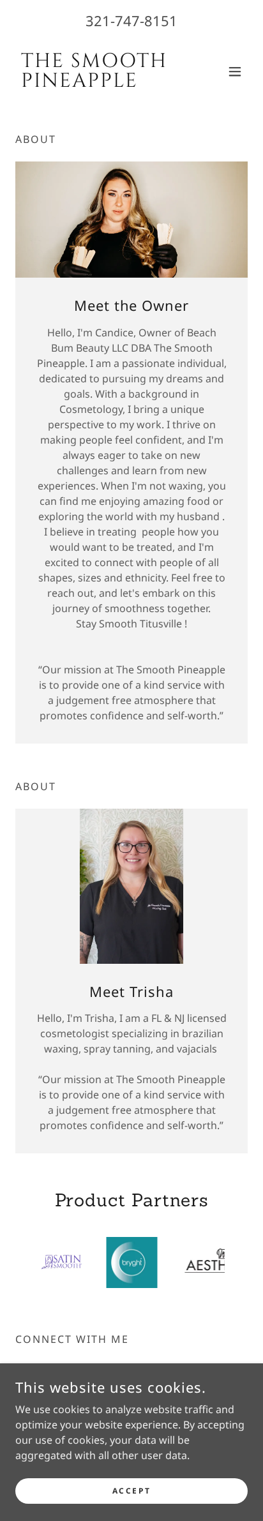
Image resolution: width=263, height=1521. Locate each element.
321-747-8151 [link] (131, 20)
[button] (235, 71)
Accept (131, 1490)
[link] (96, 83)
